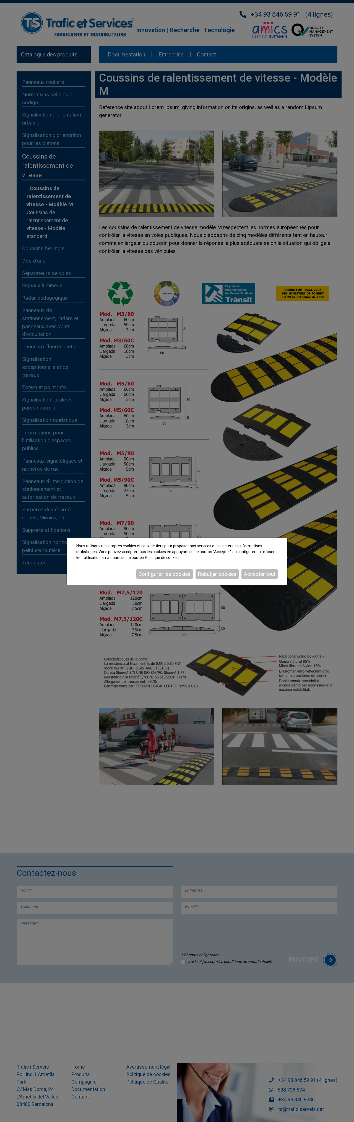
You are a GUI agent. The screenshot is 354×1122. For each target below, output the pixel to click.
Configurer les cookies (165, 574)
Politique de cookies (162, 557)
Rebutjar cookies (217, 574)
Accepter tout (259, 574)
